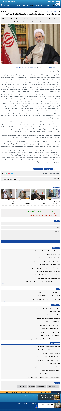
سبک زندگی (40, 11)
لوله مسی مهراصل (22, 386)
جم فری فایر (32, 386)
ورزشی (23, 5)
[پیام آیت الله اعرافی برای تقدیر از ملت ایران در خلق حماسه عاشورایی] (23, 194)
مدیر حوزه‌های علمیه (21, 67)
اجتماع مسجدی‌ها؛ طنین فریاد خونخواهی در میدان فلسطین (48, 308)
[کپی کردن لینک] (11, 179)
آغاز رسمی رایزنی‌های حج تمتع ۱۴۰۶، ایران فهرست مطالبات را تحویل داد (45, 332)
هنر (28, 5)
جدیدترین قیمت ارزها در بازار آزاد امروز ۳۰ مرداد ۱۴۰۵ (47, 405)
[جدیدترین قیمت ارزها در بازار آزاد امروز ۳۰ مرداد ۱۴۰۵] (57, 405)
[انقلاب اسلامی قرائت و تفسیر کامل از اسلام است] (38, 194)
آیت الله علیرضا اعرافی (31, 67)
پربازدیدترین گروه (55, 343)
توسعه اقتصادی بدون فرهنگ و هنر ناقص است (50, 335)
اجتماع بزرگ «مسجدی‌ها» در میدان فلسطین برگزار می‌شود (48, 328)
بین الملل (18, 5)
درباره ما (31, 396)
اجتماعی (37, 5)
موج (36, 403)
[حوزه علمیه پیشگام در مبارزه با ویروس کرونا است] (8, 194)
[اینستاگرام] (9, 173)
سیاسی (48, 5)
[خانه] (53, 8)
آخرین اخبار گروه (56, 305)
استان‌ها (9, 5)
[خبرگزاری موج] (57, 3)
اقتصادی (43, 5)
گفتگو (58, 289)
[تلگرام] (12, 173)
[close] (58, 393)
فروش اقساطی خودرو (53, 386)
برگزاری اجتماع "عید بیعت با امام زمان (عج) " (51, 321)
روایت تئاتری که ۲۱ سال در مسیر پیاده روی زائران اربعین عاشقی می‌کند (46, 299)
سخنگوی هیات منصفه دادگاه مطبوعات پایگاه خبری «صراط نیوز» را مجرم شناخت (44, 339)
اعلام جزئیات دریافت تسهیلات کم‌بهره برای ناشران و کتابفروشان (47, 325)
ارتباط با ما (37, 396)
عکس (4, 5)
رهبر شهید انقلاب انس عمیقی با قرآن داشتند (51, 315)
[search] (1, 5)
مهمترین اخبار (56, 248)
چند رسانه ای (47, 11)
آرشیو (4, 283)
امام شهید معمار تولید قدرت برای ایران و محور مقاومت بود (48, 318)
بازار (13, 5)
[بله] (6, 173)
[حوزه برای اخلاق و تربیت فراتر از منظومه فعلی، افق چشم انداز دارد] (53, 194)
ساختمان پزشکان (41, 386)
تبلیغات (23, 396)
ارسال (30, 242)
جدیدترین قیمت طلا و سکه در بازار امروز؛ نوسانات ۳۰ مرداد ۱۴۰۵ (46, 397)
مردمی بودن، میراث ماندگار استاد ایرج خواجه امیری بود (49, 292)
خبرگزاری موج (52, 67)
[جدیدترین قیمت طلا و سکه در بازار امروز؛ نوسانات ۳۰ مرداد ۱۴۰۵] (57, 397)
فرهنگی (32, 5)
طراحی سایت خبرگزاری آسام (28, 407)
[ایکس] (2, 173)
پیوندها (27, 396)
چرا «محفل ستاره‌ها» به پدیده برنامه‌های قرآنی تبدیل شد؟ (48, 295)
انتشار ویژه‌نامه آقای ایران (55, 311)
